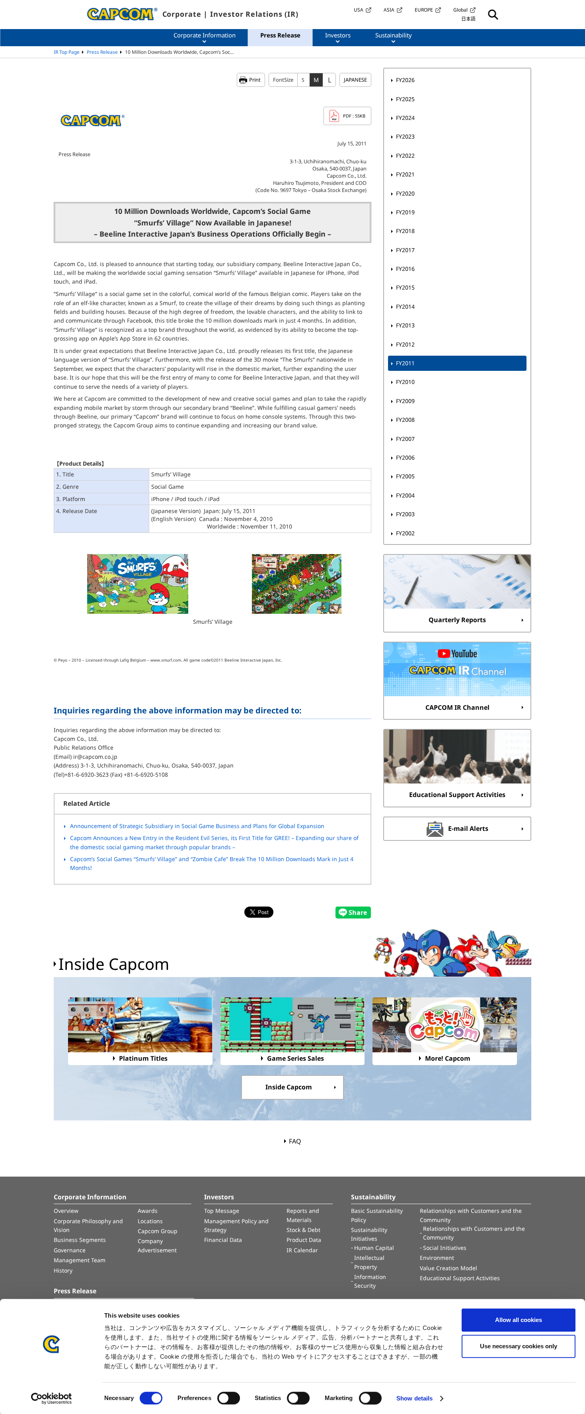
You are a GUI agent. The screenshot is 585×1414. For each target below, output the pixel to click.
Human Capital (374, 1247)
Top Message (221, 1210)
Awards (148, 1210)
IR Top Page (67, 52)
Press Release (102, 52)
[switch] (228, 1398)
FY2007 (405, 439)
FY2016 (405, 268)
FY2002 (405, 533)
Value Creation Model (448, 1268)
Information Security (370, 1281)
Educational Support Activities (460, 1278)
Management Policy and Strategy (236, 1225)
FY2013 (405, 325)
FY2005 (405, 476)
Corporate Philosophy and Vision (88, 1225)
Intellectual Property (369, 1262)
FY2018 (405, 231)
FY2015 (405, 287)
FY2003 (405, 514)
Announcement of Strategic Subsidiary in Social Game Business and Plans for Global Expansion (197, 826)
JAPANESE (355, 79)
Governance (70, 1250)
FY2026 (405, 80)
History (63, 1270)
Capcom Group (157, 1231)
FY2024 (405, 117)
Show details (414, 1398)
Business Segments (80, 1240)
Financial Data (223, 1240)
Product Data (304, 1240)
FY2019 (405, 212)
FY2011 (405, 363)
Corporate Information (90, 1197)
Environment (437, 1257)
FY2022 (405, 155)
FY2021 (405, 174)
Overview (66, 1210)
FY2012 (405, 344)
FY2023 (405, 136)
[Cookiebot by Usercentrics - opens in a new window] (51, 1398)
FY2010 (405, 382)
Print (255, 79)
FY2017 (405, 250)
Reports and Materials (303, 1215)
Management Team (79, 1260)
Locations (150, 1221)
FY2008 (405, 419)
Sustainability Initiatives (369, 1234)
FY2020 (405, 193)
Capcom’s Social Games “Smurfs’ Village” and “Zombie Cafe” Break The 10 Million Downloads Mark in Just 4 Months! (211, 863)
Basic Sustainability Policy (377, 1215)
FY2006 (405, 457)
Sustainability (373, 1197)
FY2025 (405, 99)
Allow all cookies (518, 1319)
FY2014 (405, 306)
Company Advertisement (157, 1245)
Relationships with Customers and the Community (471, 1215)
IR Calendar (302, 1250)
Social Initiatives (444, 1247)
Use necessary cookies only (518, 1346)
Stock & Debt (303, 1230)
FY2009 (405, 401)
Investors (219, 1197)
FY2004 (405, 495)
